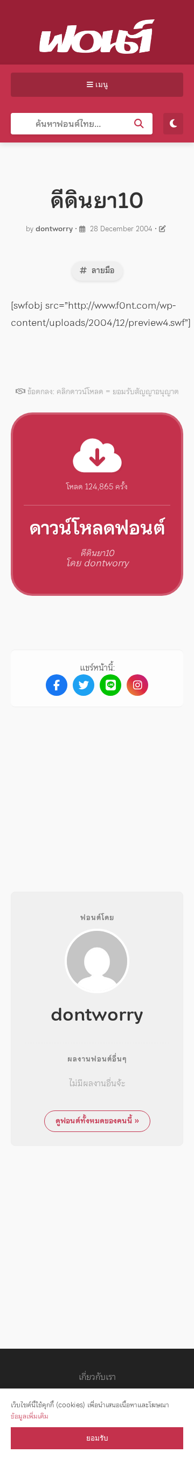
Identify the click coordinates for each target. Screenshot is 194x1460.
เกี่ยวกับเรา (97, 1377)
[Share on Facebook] (56, 685)
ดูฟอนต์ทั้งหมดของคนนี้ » (97, 1121)
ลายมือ (102, 270)
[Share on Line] (110, 685)
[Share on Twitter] (83, 685)
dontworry (54, 228)
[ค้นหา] (139, 123)
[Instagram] (137, 685)
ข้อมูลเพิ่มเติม (29, 1416)
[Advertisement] (101, 790)
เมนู (100, 85)
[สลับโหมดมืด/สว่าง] (173, 123)
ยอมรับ (97, 1438)
